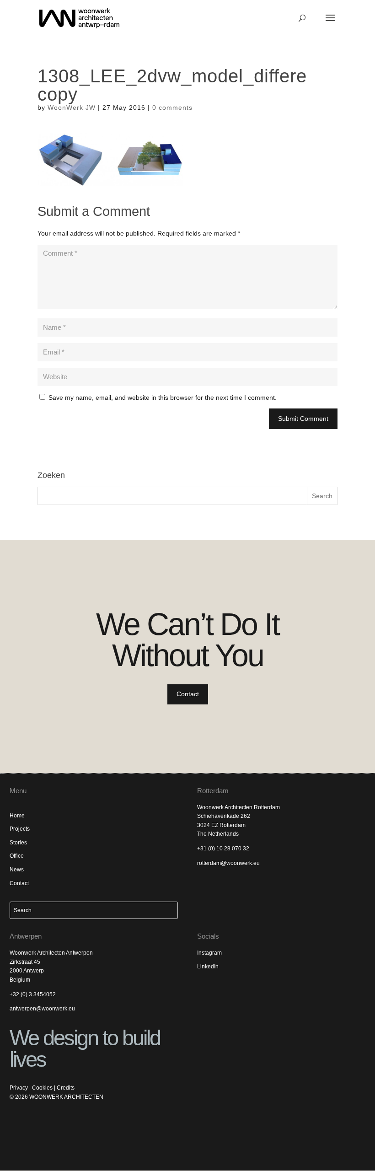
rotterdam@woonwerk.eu (228, 863)
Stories (18, 842)
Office (17, 856)
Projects (20, 829)
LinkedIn (208, 966)
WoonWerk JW (72, 107)
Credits (66, 1088)
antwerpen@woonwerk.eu (42, 1008)
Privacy (19, 1088)
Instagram (209, 953)
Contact (188, 694)
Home (17, 815)
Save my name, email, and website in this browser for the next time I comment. (162, 397)
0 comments (172, 107)
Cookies (42, 1088)
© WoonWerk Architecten (56, 1097)
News (17, 869)
